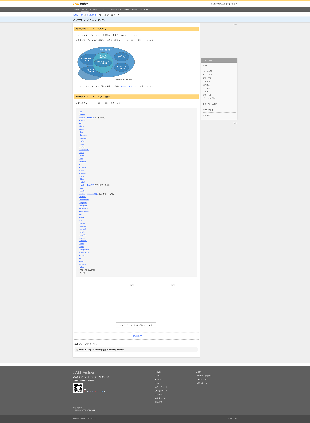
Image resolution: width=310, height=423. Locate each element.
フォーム (206, 91)
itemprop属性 (92, 194)
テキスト (206, 81)
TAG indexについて (204, 376)
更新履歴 (206, 115)
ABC (214, 104)
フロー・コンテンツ (129, 86)
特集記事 (158, 402)
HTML (84, 9)
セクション (207, 74)
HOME (76, 9)
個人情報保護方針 (79, 418)
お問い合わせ (201, 383)
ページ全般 (207, 71)
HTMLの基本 (91, 15)
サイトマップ (92, 418)
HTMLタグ (94, 9)
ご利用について (202, 379)
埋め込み (206, 85)
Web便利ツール (130, 9)
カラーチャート (114, 9)
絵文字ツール (160, 398)
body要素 (90, 185)
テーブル (206, 88)
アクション (207, 95)
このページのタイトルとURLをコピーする (136, 325)
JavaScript (144, 9)
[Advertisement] (115, 301)
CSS (103, 9)
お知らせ (199, 372)
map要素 (90, 117)
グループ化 (207, 78)
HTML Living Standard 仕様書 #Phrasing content (101, 350)
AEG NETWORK (89, 410)
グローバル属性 (209, 98)
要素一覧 (206, 104)
